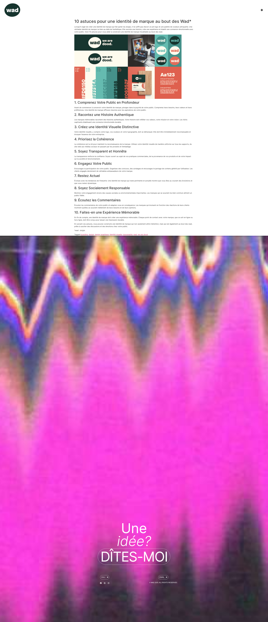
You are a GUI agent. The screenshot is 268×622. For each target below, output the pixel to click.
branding (84, 234)
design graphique (102, 234)
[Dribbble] (104, 583)
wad (135, 234)
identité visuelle (116, 234)
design (91, 234)
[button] (221, 10)
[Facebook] (100, 583)
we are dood (143, 234)
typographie (128, 234)
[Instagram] (108, 583)
